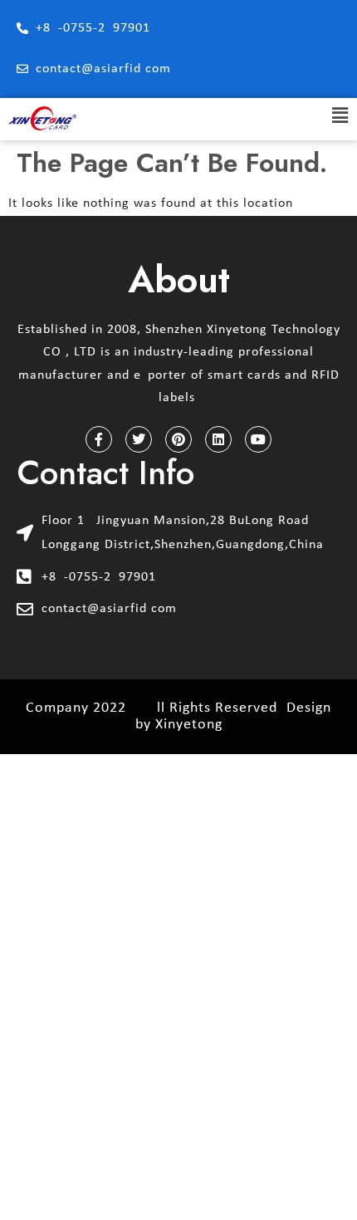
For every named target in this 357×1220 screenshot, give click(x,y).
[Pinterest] (178, 439)
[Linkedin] (218, 439)
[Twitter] (138, 439)
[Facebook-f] (99, 439)
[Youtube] (258, 439)
